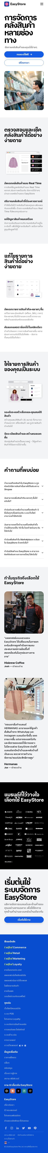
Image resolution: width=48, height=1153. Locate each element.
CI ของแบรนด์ (10, 1110)
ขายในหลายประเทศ (13, 970)
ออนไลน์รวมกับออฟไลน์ (14, 996)
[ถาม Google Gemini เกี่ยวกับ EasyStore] (18, 1091)
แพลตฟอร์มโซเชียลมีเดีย (15, 975)
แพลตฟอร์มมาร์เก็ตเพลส (15, 980)
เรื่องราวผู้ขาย (10, 1073)
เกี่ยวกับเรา (9, 1105)
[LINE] (35, 1128)
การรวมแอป (9, 1040)
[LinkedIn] (17, 1128)
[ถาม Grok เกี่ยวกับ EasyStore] (30, 1091)
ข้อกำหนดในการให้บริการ (26, 1135)
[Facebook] (5, 1128)
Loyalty (13, 964)
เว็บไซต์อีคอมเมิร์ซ (12, 1008)
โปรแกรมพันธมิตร (12, 1115)
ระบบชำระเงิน (10, 1034)
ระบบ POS (9, 1013)
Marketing (14, 958)
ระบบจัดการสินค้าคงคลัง (15, 1024)
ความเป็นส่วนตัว (9, 1139)
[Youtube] (29, 1128)
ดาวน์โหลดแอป (11, 1045)
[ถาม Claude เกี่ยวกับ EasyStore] (12, 1091)
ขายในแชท (8, 991)
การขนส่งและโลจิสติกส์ (14, 1029)
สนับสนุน (8, 1068)
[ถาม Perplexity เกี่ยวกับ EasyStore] (24, 1091)
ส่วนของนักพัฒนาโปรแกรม (16, 1120)
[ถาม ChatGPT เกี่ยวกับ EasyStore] (6, 1091)
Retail (12, 953)
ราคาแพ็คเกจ (10, 1057)
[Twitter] (23, 1128)
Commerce (15, 947)
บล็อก (6, 1062)
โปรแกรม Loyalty (12, 1019)
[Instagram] (11, 1128)
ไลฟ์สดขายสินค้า (11, 985)
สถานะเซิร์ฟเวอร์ (11, 1078)
